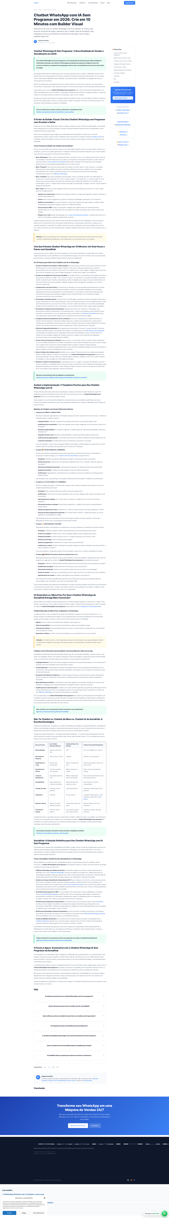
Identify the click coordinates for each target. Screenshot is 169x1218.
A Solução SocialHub (119, 73)
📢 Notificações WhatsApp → (123, 124)
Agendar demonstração (120, 98)
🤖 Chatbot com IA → (123, 113)
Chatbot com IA (52, 1080)
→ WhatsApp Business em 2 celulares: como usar (23, 1194)
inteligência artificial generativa (91, 606)
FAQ (115, 79)
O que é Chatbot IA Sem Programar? (120, 54)
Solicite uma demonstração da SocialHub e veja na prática (55, 112)
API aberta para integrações (95, 330)
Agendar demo (130, 3)
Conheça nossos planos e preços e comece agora (52, 833)
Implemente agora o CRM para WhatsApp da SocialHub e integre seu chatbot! (61, 377)
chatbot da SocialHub (89, 313)
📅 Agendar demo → (123, 145)
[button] (44, 1198)
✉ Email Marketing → (123, 121)
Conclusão (116, 76)
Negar (24, 1213)
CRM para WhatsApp (60, 174)
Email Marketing (93, 3)
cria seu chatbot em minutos (75, 884)
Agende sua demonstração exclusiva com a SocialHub (54, 940)
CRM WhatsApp (71, 3)
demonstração (88, 1080)
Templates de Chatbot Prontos (122, 64)
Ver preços (95, 1125)
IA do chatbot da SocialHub (57, 162)
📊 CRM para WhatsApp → (122, 110)
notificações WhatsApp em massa (94, 913)
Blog (108, 3)
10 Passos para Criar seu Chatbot (123, 61)
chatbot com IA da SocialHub (68, 455)
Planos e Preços (71, 1080)
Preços (102, 3)
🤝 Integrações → (123, 132)
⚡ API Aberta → (123, 135)
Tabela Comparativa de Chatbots (122, 70)
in (44, 1067)
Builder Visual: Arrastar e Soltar (122, 58)
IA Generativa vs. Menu (120, 67)
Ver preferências (38, 1213)
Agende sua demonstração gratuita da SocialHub (52, 712)
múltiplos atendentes (42, 921)
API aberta (99, 901)
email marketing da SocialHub (78, 215)
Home (35, 9)
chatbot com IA (97, 137)
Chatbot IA (82, 3)
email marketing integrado (49, 894)
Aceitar (9, 1213)
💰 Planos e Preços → (123, 142)
